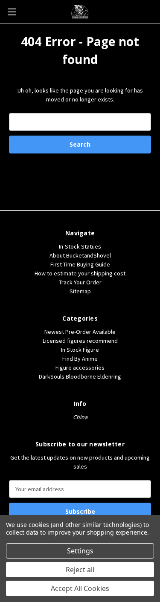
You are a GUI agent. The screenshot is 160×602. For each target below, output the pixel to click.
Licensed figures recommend (80, 340)
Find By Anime (80, 358)
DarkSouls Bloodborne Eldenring (80, 376)
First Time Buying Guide (80, 264)
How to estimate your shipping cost (80, 273)
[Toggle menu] (11, 11)
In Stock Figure (80, 349)
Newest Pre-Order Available (80, 332)
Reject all (80, 569)
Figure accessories (80, 367)
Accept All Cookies (80, 588)
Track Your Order (80, 282)
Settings (80, 551)
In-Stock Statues (80, 246)
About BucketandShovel (80, 255)
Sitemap (80, 291)
